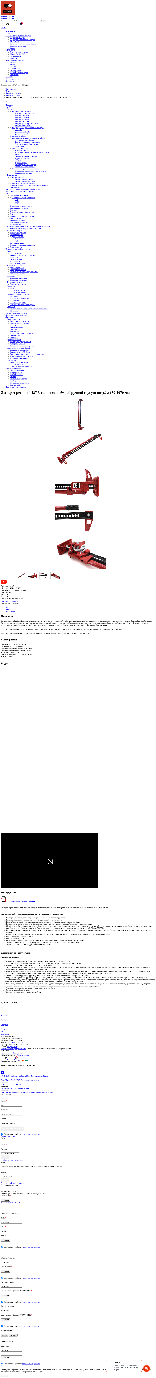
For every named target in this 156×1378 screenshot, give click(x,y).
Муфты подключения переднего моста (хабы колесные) (28, 226)
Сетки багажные (16, 336)
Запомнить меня (10, 1154)
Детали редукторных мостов (21, 206)
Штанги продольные (18, 263)
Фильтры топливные (18, 292)
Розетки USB (15, 385)
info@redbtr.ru (12, 1047)
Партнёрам (5, 1088)
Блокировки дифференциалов (23, 198)
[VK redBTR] (3, 26)
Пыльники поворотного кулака (22, 212)
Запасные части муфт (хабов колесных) (25, 228)
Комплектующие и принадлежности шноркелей (29, 309)
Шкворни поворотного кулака (22, 216)
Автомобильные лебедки (21, 111)
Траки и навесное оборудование (22, 346)
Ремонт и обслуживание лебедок (23, 44)
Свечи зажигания (17, 371)
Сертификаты (15, 71)
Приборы (13, 381)
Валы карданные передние (25, 181)
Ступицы (13, 214)
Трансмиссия (12, 175)
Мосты (9, 194)
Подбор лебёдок (24, 1076)
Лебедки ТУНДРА (22, 115)
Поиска (25, 85)
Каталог (8, 34)
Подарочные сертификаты (15, 387)
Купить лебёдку (11, 36)
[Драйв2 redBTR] (17, 26)
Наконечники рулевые (19, 222)
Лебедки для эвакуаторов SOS (26, 124)
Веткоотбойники (16, 327)
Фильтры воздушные (18, 303)
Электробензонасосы (18, 284)
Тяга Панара (15, 261)
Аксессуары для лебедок (24, 140)
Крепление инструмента (19, 321)
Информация (10, 60)
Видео (12, 48)
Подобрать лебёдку (17, 38)
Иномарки (19, 239)
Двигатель (11, 286)
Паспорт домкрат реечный (22, 902)
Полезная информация (19, 73)
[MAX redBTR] (7, 26)
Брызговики (15, 325)
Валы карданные (18, 177)
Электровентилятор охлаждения (22, 305)
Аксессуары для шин (18, 233)
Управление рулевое (15, 218)
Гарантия (13, 62)
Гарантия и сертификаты (10, 601)
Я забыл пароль (7, 1160)
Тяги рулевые (15, 224)
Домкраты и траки (14, 340)
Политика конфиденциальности (13, 1049)
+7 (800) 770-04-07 (8, 16)
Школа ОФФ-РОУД (17, 54)
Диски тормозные (17, 268)
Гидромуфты (15, 296)
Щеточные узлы (21, 163)
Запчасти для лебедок (20, 148)
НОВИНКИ (10, 31)
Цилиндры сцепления (18, 278)
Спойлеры (14, 338)
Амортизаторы (16, 253)
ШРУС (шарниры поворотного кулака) (20, 191)
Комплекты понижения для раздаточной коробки (29, 185)
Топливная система (14, 282)
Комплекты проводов (18, 379)
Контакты (9, 77)
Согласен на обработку (22, 1247)
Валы (17, 154)
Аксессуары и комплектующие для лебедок (28, 138)
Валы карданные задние (24, 179)
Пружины (14, 257)
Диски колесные (18, 237)
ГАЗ (16, 200)
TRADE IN (14, 42)
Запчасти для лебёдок (39, 1076)
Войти (3, 28)
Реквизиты (14, 75)
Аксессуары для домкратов (20, 342)
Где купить (9, 81)
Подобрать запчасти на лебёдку (22, 40)
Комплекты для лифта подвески (17, 249)
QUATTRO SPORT (22, 134)
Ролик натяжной (16, 301)
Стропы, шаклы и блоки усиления (28, 144)
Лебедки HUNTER (22, 119)
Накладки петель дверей (19, 323)
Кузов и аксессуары (14, 319)
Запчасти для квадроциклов (16, 313)
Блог (21, 1053)
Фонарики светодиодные (20, 358)
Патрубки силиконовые (19, 298)
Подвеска (10, 251)
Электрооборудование (15, 368)
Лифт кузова (10, 317)
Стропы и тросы (16, 364)
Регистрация (18, 1160)
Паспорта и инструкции (19, 1088)
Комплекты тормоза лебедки (26, 156)
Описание (9, 607)
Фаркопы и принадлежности (21, 366)
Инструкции (10, 611)
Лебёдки (14, 1076)
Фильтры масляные (17, 290)
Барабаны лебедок (22, 150)
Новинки (9, 105)
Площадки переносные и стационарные (30, 171)
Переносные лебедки (18, 136)
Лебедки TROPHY (22, 121)
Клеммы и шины (16, 375)
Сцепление (14, 187)
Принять (5, 1376)
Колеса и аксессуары (15, 231)
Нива (17, 202)
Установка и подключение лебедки (25, 169)
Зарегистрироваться (12, 1129)
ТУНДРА (18, 130)
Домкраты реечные (17, 344)
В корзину (13, 1335)
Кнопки (13, 377)
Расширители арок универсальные (23, 333)
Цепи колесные (16, 247)
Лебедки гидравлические (24, 113)
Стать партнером (12, 79)
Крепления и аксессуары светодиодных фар (27, 354)
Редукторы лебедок (22, 159)
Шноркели (11, 307)
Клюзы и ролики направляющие (27, 142)
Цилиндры (11, 276)
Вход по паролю (17, 1183)
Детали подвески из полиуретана (23, 255)
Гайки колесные (16, 235)
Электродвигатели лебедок (25, 165)
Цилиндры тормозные (18, 280)
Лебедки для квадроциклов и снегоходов (28, 128)
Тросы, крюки (20, 146)
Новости (13, 58)
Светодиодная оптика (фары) (18, 348)
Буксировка (11, 360)
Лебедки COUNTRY (23, 117)
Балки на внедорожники (19, 350)
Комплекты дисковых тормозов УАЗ (24, 272)
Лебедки (10, 109)
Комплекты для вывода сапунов (22, 183)
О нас (10, 1053)
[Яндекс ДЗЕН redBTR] (12, 26)
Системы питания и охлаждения (19, 294)
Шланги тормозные (17, 274)
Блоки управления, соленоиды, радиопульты (32, 152)
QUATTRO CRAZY (22, 132)
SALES (8, 107)
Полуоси (13, 210)
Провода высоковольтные (20, 383)
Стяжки (18, 161)
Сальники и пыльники (19, 196)
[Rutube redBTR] (21, 26)
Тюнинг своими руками (30, 1080)
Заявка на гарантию (9, 1055)
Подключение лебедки (23, 173)
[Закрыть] (2, 1007)
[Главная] (8, 14)
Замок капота (15, 329)
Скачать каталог (23, 1055)
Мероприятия (15, 56)
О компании (15, 69)
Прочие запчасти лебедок (24, 167)
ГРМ (12, 288)
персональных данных (31, 1134)
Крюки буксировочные (19, 362)
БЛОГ (7, 50)
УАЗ (16, 204)
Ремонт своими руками (19, 52)
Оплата (13, 66)
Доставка (13, 64)
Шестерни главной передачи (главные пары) (22, 189)
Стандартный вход (8, 1136)
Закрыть (5, 1335)
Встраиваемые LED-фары (20, 352)
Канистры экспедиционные (16, 315)
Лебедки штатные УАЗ (23, 126)
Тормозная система (14, 266)
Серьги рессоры (16, 259)
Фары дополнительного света (21, 356)
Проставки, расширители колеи (22, 245)
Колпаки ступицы (17, 243)
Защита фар (14, 331)
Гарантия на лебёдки (18, 46)
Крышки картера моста (19, 208)
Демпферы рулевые (17, 220)
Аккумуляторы (16, 373)
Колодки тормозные (18, 270)
